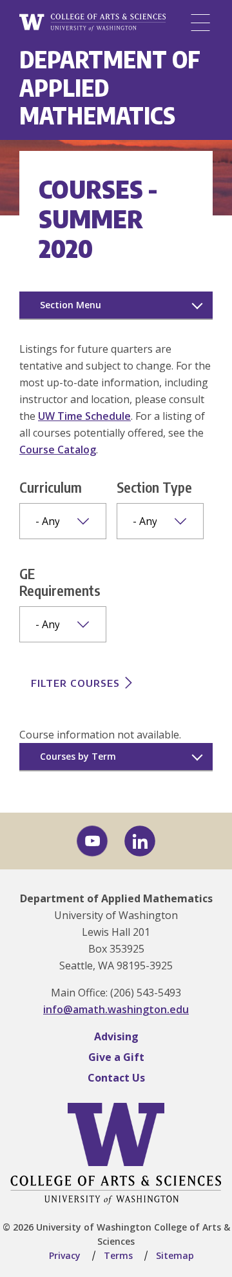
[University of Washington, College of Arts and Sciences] (92, 23)
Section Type (154, 487)
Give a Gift (116, 1057)
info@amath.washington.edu (116, 1009)
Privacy (65, 1255)
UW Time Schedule (84, 416)
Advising (116, 1036)
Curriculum (50, 487)
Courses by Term (78, 756)
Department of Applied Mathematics (116, 898)
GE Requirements (60, 582)
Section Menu (70, 305)
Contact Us (116, 1078)
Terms (118, 1255)
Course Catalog (57, 449)
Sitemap (175, 1255)
